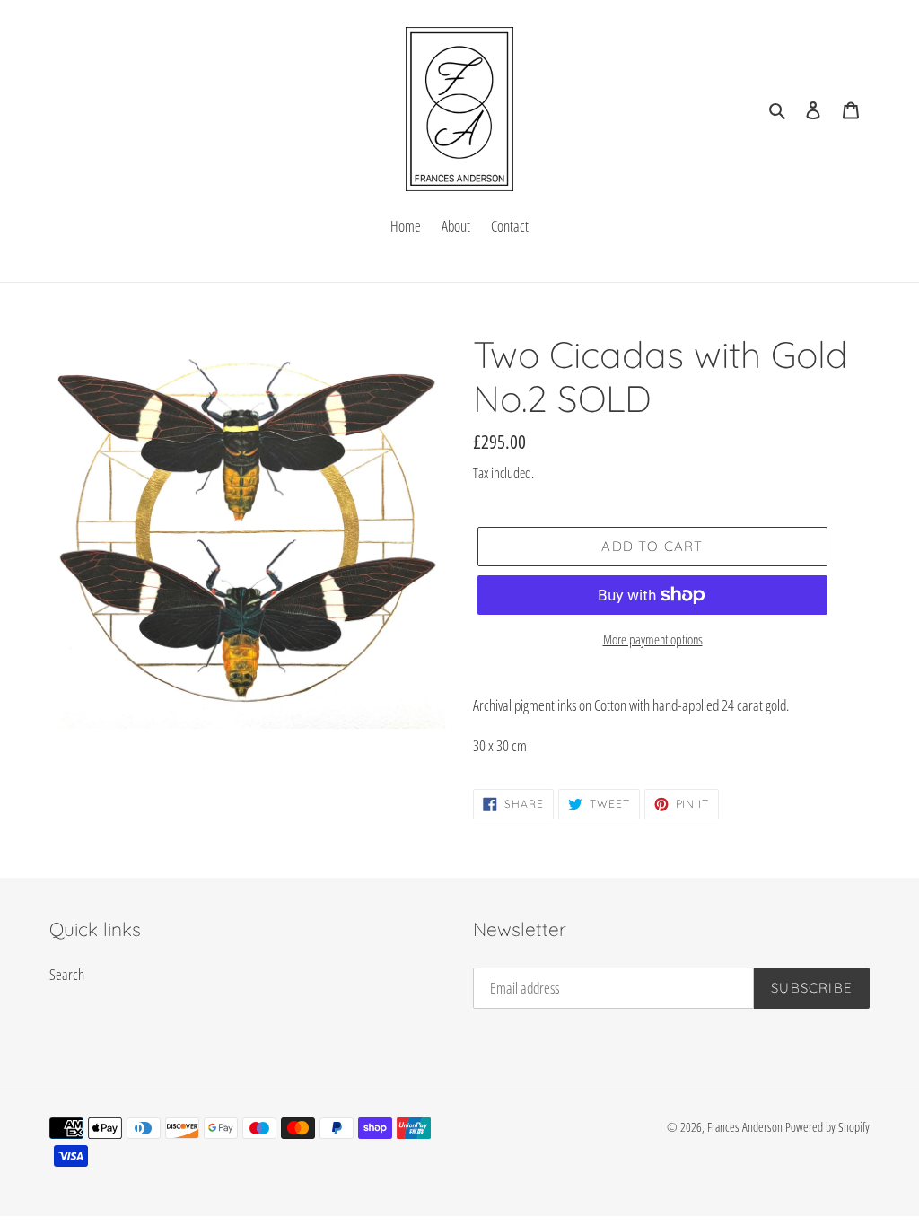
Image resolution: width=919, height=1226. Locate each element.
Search (66, 974)
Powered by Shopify (827, 1126)
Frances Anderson (745, 1126)
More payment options (653, 639)
